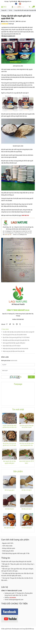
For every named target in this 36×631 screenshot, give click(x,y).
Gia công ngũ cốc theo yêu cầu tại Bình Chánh (15, 334)
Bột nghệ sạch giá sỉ (9, 527)
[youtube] (20, 3)
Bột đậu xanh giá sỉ (26, 509)
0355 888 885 (14, 1)
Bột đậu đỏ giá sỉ (9, 509)
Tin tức (10, 10)
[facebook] (16, 3)
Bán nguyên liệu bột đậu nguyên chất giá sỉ (14, 343)
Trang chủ (3, 10)
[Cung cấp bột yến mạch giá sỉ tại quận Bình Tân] (18, 7)
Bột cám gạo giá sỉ (9, 490)
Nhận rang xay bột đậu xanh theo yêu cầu (14, 351)
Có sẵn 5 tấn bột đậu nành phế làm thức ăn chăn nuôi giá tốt (18, 332)
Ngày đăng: (5, 21)
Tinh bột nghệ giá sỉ (27, 527)
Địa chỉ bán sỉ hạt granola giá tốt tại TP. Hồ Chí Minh (16, 337)
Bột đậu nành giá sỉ (27, 490)
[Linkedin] (13, 324)
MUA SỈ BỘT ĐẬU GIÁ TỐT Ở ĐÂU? (12, 346)
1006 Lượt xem (22, 21)
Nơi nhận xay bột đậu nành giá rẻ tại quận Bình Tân (16, 340)
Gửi (31, 377)
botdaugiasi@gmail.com (25, 1)
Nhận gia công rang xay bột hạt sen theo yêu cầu (15, 348)
